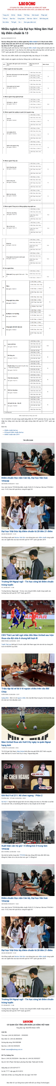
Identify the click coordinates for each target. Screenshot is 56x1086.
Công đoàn (21, 18)
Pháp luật (44, 15)
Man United (20, 751)
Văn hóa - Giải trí (32, 18)
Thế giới (13, 22)
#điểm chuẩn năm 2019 (11, 434)
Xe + (20, 22)
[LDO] (28, 459)
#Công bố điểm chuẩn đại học (14, 432)
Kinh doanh (35, 15)
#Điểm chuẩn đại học (11, 430)
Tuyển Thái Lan (6, 644)
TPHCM (22, 855)
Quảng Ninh (5, 698)
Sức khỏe (6, 22)
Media (19, 15)
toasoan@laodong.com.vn (14, 1049)
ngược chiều (22, 698)
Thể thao (27, 15)
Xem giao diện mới (30, 22)
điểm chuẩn (33, 42)
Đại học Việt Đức (20, 537)
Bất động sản (44, 18)
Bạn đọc (12, 18)
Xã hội (13, 15)
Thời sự (5, 18)
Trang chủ (6, 15)
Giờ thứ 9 (4, 802)
